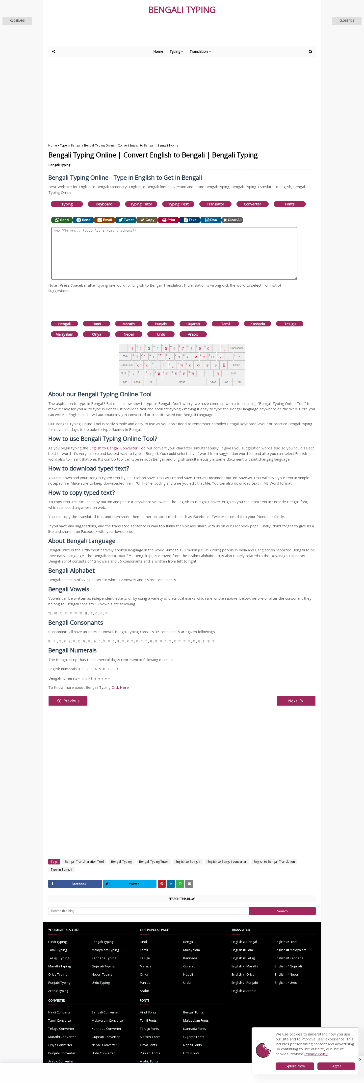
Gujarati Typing (103, 966)
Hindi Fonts (148, 1012)
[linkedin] (171, 884)
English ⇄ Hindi (286, 941)
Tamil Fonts (148, 1020)
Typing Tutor (141, 203)
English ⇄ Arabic (244, 990)
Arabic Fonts (149, 1061)
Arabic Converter (61, 1061)
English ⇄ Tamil (243, 950)
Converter (252, 203)
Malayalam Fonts (196, 1020)
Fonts (290, 203)
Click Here (120, 687)
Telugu (290, 323)
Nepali (129, 334)
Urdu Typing (101, 982)
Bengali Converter (105, 1012)
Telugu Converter (61, 1028)
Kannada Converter (106, 1028)
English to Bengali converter (227, 862)
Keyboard (104, 203)
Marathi (128, 323)
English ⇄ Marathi (245, 966)
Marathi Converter (62, 1036)
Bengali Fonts (193, 1012)
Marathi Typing (59, 966)
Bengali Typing (59, 165)
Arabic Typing (58, 990)
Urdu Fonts (191, 1053)
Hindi (96, 323)
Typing (67, 203)
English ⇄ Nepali (287, 974)
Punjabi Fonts (150, 1053)
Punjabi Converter (62, 1053)
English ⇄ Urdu (286, 982)
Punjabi (161, 323)
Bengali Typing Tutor (153, 862)
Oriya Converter (60, 1045)
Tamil (225, 323)
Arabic (193, 334)
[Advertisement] (170, 33)
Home (52, 145)
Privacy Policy (316, 1053)
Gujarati (193, 323)
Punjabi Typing (59, 982)
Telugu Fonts (149, 1028)
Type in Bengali (70, 145)
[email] (189, 884)
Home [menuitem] (158, 51)
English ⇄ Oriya (243, 974)
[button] (17, 21)
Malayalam (64, 334)
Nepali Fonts (192, 1045)
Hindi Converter (60, 1012)
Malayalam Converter (108, 1020)
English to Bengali (188, 862)
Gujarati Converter (106, 1036)
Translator (215, 203)
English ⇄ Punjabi (245, 982)
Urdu (161, 334)
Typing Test (178, 203)
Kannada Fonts (194, 1028)
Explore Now (295, 1066)
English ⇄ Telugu (244, 958)
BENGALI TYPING (182, 9)
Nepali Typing (102, 974)
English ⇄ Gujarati (288, 966)
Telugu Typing (58, 958)
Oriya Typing (57, 974)
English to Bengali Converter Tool (117, 447)
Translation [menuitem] (199, 51)
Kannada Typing (104, 958)
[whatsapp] (180, 884)
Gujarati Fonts (193, 1036)
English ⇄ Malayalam (290, 950)
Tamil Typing (57, 950)
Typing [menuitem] (175, 51)
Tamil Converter (60, 1020)
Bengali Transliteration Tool (84, 862)
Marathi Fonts (150, 1036)
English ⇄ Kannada (289, 958)
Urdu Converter (103, 1053)
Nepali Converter (104, 1045)
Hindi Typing (57, 941)
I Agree (336, 1066)
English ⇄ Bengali (245, 941)
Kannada (257, 323)
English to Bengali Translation (274, 862)
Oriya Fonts (148, 1045)
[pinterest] (162, 884)
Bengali (64, 323)
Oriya (96, 334)
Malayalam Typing (105, 950)
